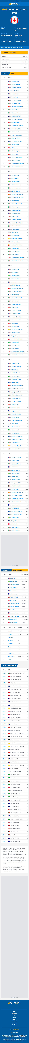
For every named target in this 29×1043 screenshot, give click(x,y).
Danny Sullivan (16, 160)
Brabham (10, 640)
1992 (4, 771)
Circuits (14, 1021)
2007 (4, 724)
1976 (4, 816)
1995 (4, 762)
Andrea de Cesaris (17, 125)
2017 (4, 695)
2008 (4, 721)
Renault (10, 631)
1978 (4, 809)
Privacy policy (14, 1032)
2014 (4, 705)
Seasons (14, 1013)
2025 (4, 676)
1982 (4, 797)
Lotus (9, 659)
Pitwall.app (16, 1029)
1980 (4, 803)
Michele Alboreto (16, 103)
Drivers (14, 1017)
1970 (4, 832)
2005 (4, 730)
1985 (4, 790)
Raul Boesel (15, 132)
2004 (4, 733)
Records (14, 1023)
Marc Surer (15, 154)
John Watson (15, 97)
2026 (4, 673)
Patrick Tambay (16, 87)
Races (14, 1015)
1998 (4, 752)
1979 (4, 806)
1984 (4, 793)
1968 (4, 838)
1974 (4, 819)
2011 (4, 714)
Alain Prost (15, 94)
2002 (4, 740)
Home (14, 1011)
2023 (4, 683)
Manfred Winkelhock (17, 106)
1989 (4, 781)
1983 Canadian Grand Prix (17, 47)
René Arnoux (15, 81)
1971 (4, 828)
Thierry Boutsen (16, 100)
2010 (4, 717)
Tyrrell (9, 647)
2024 (4, 679)
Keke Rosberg (15, 91)
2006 (4, 727)
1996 (4, 759)
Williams (10, 637)
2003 (4, 736)
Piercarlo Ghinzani (17, 167)
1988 (4, 784)
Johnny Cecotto (17, 141)
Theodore (10, 653)
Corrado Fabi (15, 138)
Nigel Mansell (15, 122)
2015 (4, 702)
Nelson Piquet (15, 144)
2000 (4, 746)
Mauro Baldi (15, 110)
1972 (4, 825)
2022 (4, 686)
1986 (4, 787)
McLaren (10, 643)
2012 (4, 711)
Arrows (10, 650)
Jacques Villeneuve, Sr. (18, 163)
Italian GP (11, 1)
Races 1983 (7, 47)
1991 (4, 774)
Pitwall (2, 47)
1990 (4, 778)
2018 (4, 692)
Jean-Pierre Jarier (17, 157)
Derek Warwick (16, 116)
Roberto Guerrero (17, 135)
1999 (4, 749)
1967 (4, 841)
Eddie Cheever (16, 84)
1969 (4, 835)
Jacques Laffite (16, 129)
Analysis (14, 1025)
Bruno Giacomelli (17, 119)
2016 (4, 698)
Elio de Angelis (16, 151)
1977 (4, 813)
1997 (4, 755)
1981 (4, 800)
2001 (4, 743)
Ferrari (10, 634)
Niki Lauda (15, 148)
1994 (4, 765)
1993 (4, 768)
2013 (4, 708)
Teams (14, 1019)
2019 (4, 689)
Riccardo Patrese (16, 113)
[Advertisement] (14, 549)
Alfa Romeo (11, 656)
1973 (4, 822)
